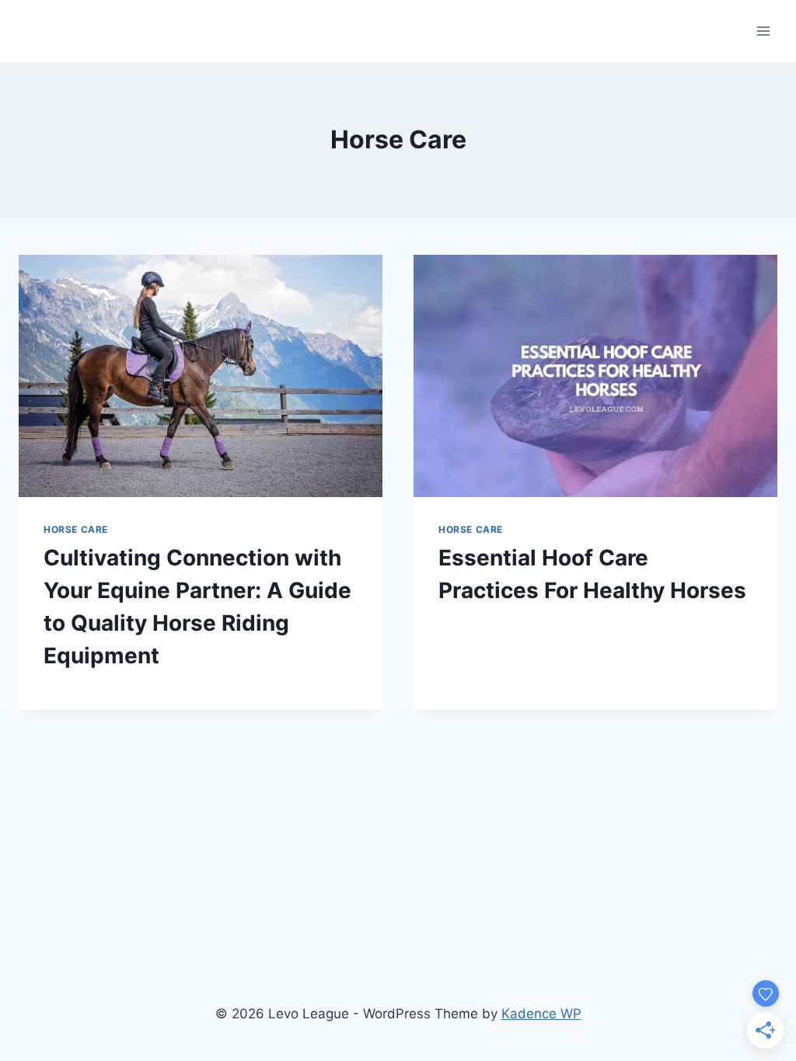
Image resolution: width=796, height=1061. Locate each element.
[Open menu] (763, 31)
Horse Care (76, 529)
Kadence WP (541, 1013)
